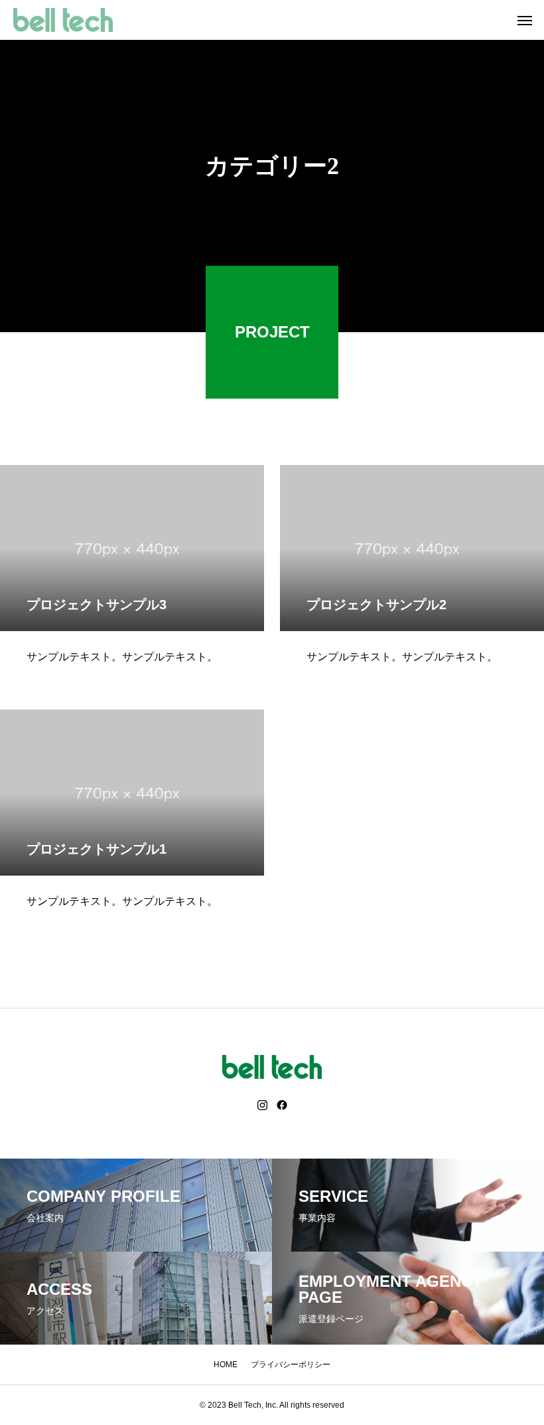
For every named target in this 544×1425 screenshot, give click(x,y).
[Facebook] (282, 1105)
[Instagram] (262, 1105)
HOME (226, 1364)
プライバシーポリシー (290, 1364)
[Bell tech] (63, 20)
